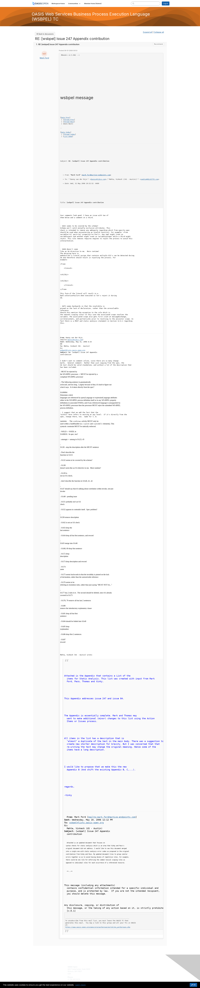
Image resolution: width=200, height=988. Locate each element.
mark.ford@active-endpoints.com (96, 175)
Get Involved (106, 967)
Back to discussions (46, 34)
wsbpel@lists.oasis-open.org (72, 350)
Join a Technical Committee (111, 974)
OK (194, 985)
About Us (137, 967)
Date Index (65, 132)
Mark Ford (44, 58)
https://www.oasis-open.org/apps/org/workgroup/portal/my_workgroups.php (97, 927)
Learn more (80, 985)
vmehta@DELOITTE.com (149, 179)
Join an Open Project (109, 970)
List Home (68, 136)
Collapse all (159, 32)
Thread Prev (69, 119)
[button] (74, 3)
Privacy (137, 969)
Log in (165, 3)
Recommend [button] (158, 44)
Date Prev (65, 117)
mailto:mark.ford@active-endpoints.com (112, 817)
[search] (133, 3)
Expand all (147, 32)
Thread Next (69, 122)
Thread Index (69, 134)
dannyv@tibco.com (98, 179)
